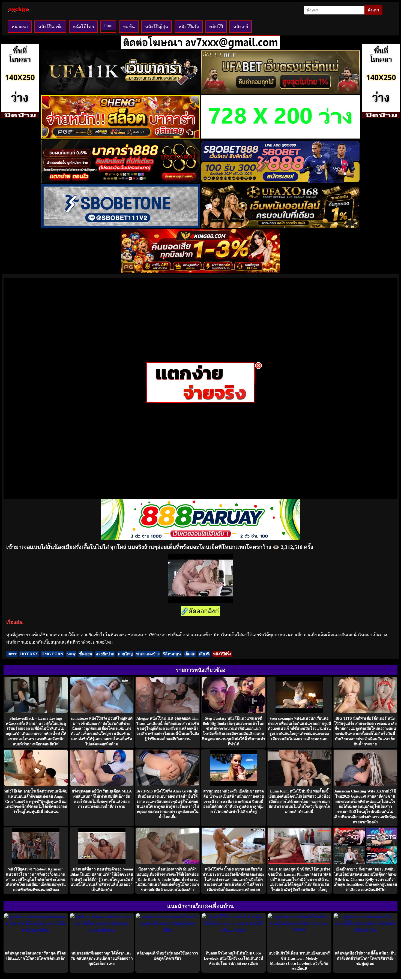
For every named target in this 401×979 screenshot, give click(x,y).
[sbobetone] (120, 226)
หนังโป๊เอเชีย (50, 26)
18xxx (12, 654)
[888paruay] (200, 401)
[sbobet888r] (280, 181)
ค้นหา (373, 10)
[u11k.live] (120, 92)
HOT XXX (29, 654)
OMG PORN (52, 654)
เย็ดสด (189, 654)
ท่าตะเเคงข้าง (148, 654)
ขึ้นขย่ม (85, 654)
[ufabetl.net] (280, 92)
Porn (108, 25)
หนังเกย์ (240, 26)
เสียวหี (204, 654)
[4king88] (200, 271)
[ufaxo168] (280, 226)
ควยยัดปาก (104, 654)
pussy (71, 654)
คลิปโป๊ (216, 26)
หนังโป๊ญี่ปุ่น (156, 26)
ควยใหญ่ (125, 654)
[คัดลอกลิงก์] (200, 611)
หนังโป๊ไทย (83, 26)
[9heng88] (120, 137)
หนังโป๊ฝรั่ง (188, 26)
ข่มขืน (129, 26)
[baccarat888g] (120, 181)
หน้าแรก (19, 26)
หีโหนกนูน (172, 654)
